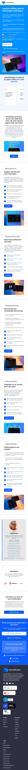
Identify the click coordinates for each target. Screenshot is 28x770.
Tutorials (17, 724)
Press (16, 735)
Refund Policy (6, 758)
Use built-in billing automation (15, 130)
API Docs (17, 719)
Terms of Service (7, 754)
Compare (5, 726)
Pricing (4, 719)
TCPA (4, 752)
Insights (16, 722)
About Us (17, 733)
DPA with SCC (6, 745)
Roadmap (17, 731)
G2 (20, 79)
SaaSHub (14, 81)
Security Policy (6, 763)
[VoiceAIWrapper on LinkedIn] (7, 683)
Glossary (17, 726)
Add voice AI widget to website (14, 262)
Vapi (19, 178)
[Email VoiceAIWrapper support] (4, 683)
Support (16, 738)
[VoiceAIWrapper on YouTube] (10, 683)
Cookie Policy (6, 761)
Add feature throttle (11, 341)
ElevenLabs (6, 178)
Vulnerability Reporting (8, 765)
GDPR (4, 743)
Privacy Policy (6, 756)
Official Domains (7, 767)
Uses (4, 724)
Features (5, 722)
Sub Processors (6, 747)
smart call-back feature (14, 475)
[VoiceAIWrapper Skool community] (13, 683)
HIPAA (4, 749)
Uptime (16, 728)
